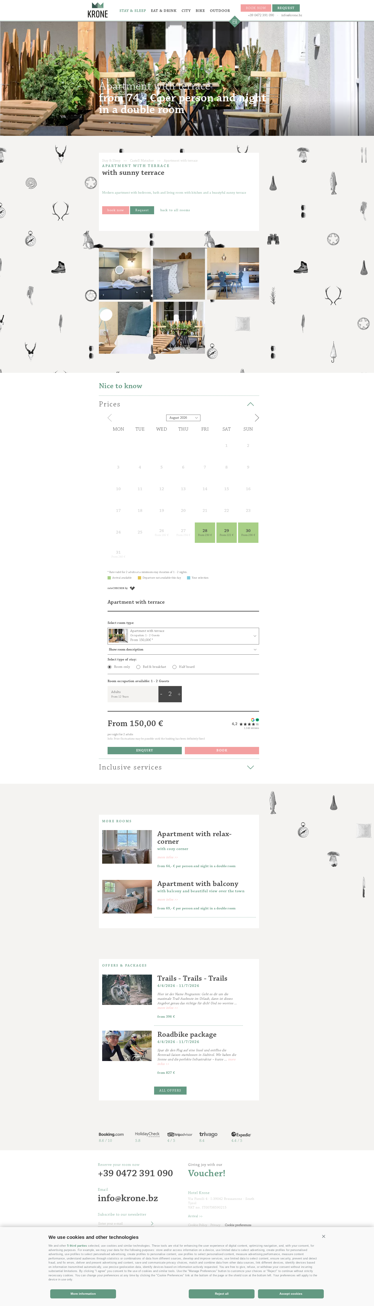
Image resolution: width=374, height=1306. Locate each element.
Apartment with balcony (197, 883)
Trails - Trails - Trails (192, 978)
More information (83, 1293)
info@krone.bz (291, 15)
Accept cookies (290, 1293)
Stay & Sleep (132, 10)
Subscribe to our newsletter (122, 1214)
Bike (200, 10)
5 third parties (77, 1245)
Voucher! (207, 1173)
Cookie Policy (197, 1225)
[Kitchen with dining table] (233, 274)
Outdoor (220, 10)
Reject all (222, 1293)
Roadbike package (186, 1034)
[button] (324, 1236)
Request (142, 210)
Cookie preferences (238, 1225)
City (186, 10)
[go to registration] (150, 1224)
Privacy (215, 1225)
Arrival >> (195, 1216)
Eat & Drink (164, 10)
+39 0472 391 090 (261, 15)
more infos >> (167, 857)
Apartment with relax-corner (194, 837)
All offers (170, 1091)
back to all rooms (175, 210)
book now (115, 210)
